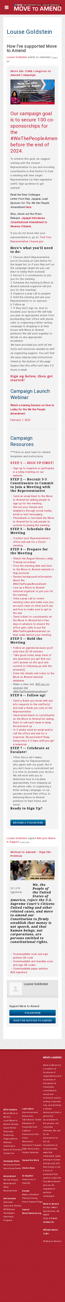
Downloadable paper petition (31, 968)
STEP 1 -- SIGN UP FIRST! (32, 463)
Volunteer (32, 1012)
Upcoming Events (12, 1168)
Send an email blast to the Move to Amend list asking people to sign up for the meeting (33, 500)
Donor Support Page (32, 1202)
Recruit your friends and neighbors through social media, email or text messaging (32, 511)
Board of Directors (12, 1150)
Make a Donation (30, 1194)
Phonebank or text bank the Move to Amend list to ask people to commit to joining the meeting (33, 521)
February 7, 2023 (20, 420)
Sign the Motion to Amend (32, 1020)
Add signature (18, 972)
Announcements (11, 1165)
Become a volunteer (28, 822)
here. (29, 207)
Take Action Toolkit (31, 1120)
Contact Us (8, 1153)
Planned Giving (29, 1198)
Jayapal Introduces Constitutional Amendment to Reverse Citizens (28, 222)
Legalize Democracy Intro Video (30, 1134)
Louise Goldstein (17, 57)
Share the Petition (12, 1206)
